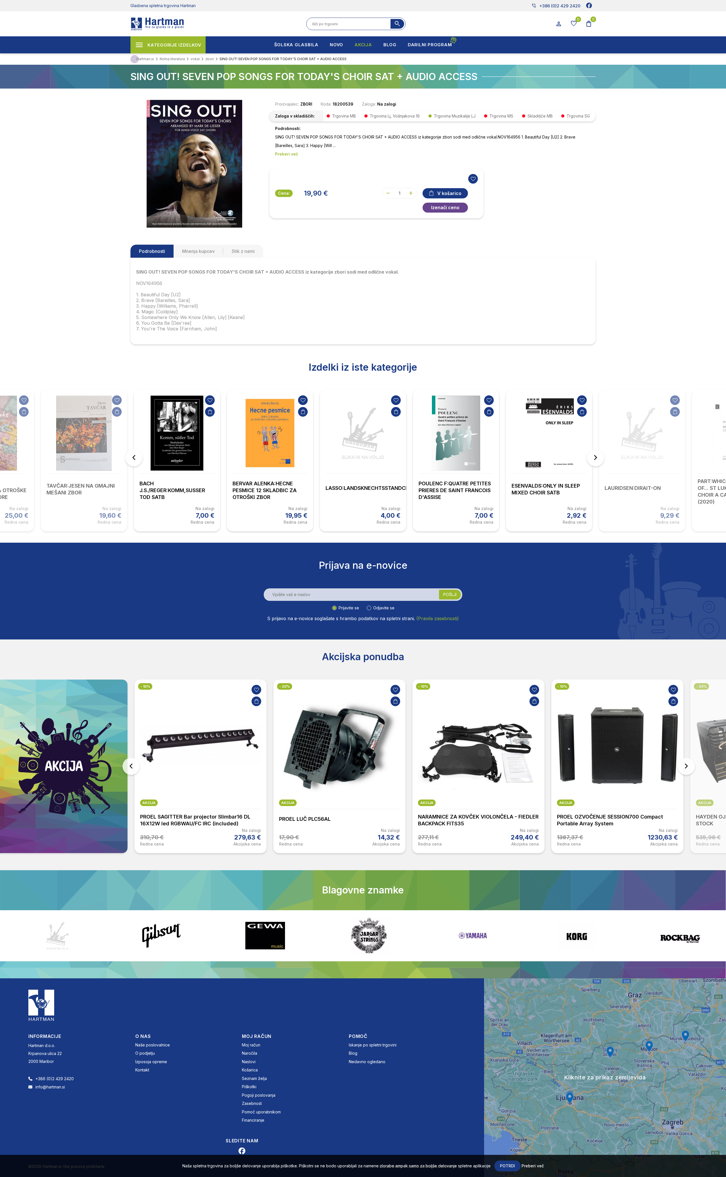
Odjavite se (383, 607)
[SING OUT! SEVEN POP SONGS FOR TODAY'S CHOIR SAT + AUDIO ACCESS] (194, 163)
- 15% (701, 686)
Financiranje (253, 1120)
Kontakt (142, 1069)
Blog (353, 1053)
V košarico (449, 193)
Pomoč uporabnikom (261, 1111)
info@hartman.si (50, 1086)
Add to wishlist (473, 179)
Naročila (249, 1053)
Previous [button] (133, 457)
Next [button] (595, 457)
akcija (148, 803)
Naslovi (249, 1061)
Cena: (284, 193)
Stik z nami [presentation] (243, 251)
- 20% (145, 686)
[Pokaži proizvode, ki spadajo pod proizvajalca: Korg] (473, 935)
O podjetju (145, 1053)
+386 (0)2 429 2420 (556, 5)
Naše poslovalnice (152, 1044)
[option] (176, 460)
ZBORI (306, 104)
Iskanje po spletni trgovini (372, 1044)
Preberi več (533, 1165)
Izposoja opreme (151, 1061)
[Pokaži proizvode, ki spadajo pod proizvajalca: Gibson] (57, 936)
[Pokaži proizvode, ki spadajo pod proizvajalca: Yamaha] (369, 935)
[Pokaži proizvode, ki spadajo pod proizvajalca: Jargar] (265, 936)
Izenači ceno (445, 207)
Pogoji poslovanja (258, 1095)
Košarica (250, 1069)
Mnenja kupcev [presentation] (198, 251)
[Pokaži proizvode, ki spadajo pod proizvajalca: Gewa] (161, 935)
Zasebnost (252, 1103)
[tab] (152, 251)
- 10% (284, 686)
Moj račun (251, 1044)
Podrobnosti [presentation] (152, 251)
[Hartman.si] (41, 1005)
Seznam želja (254, 1078)
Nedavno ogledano (367, 1061)
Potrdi (507, 1165)
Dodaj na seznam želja (24, 400)
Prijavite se (349, 607)
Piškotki (249, 1086)
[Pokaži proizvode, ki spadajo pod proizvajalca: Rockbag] (576, 935)
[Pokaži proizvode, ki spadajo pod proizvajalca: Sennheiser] (680, 936)
